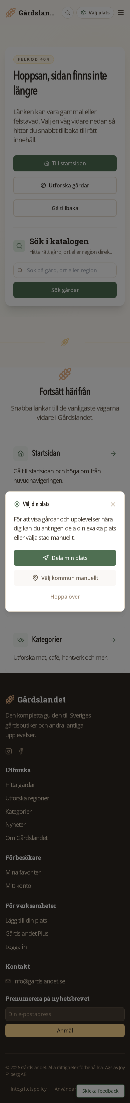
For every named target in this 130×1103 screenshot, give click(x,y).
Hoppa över (65, 596)
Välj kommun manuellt (69, 578)
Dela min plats (70, 558)
